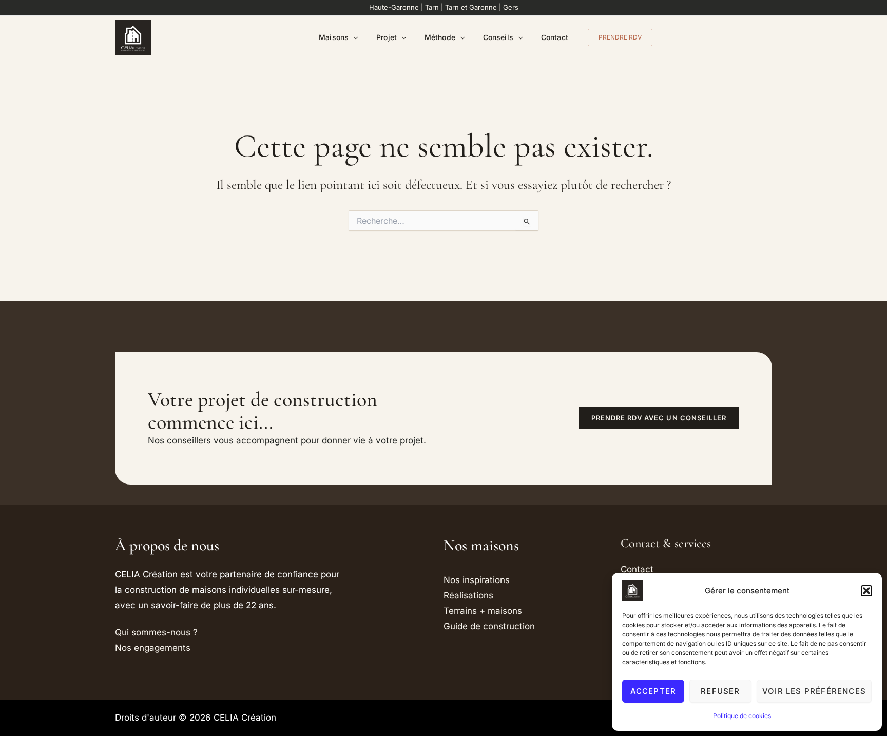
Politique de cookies (742, 716)
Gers (510, 7)
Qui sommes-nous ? (156, 632)
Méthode (440, 37)
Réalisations (468, 595)
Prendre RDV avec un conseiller (658, 418)
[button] (866, 591)
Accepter (653, 691)
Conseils (498, 37)
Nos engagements (152, 648)
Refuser (720, 691)
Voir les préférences (814, 691)
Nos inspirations (477, 580)
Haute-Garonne (394, 7)
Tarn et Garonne (471, 7)
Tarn (432, 7)
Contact (554, 37)
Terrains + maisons (483, 611)
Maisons (334, 37)
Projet (386, 37)
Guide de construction (489, 626)
